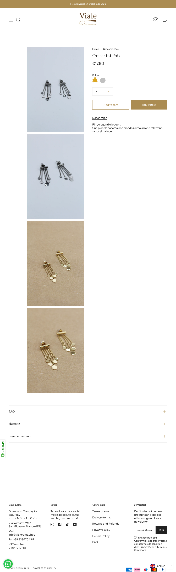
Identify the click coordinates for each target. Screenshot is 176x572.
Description (99, 117)
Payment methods (20, 436)
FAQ (12, 411)
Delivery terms (101, 517)
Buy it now (149, 104)
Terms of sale (100, 511)
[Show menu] (11, 19)
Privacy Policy (101, 529)
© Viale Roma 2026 (19, 568)
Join (161, 530)
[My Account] (155, 20)
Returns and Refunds (105, 523)
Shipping (14, 424)
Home (95, 48)
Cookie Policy (100, 536)
